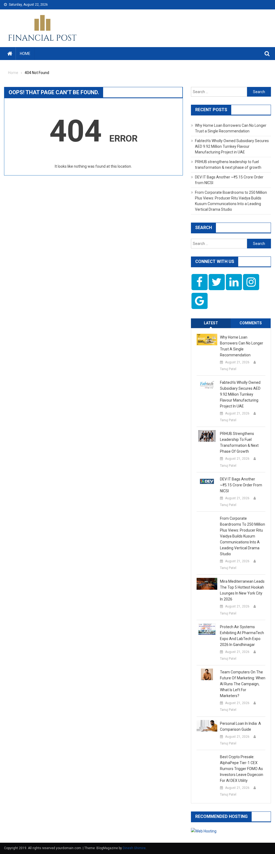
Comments (251, 323)
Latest (211, 323)
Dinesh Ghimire (134, 848)
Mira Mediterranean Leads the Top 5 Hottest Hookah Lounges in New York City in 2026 (242, 590)
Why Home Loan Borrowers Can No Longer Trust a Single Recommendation (241, 346)
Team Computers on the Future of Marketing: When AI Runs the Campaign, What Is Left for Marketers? (242, 684)
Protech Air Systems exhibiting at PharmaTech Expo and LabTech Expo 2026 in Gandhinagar (242, 636)
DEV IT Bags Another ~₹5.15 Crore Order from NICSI (241, 485)
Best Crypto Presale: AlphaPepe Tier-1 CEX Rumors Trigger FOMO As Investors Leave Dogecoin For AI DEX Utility (241, 769)
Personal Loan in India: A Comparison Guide (240, 726)
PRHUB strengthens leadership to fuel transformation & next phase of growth (239, 442)
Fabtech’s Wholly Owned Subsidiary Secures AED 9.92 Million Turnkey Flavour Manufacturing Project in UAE (232, 146)
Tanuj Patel (228, 369)
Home (25, 53)
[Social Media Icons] (199, 282)
